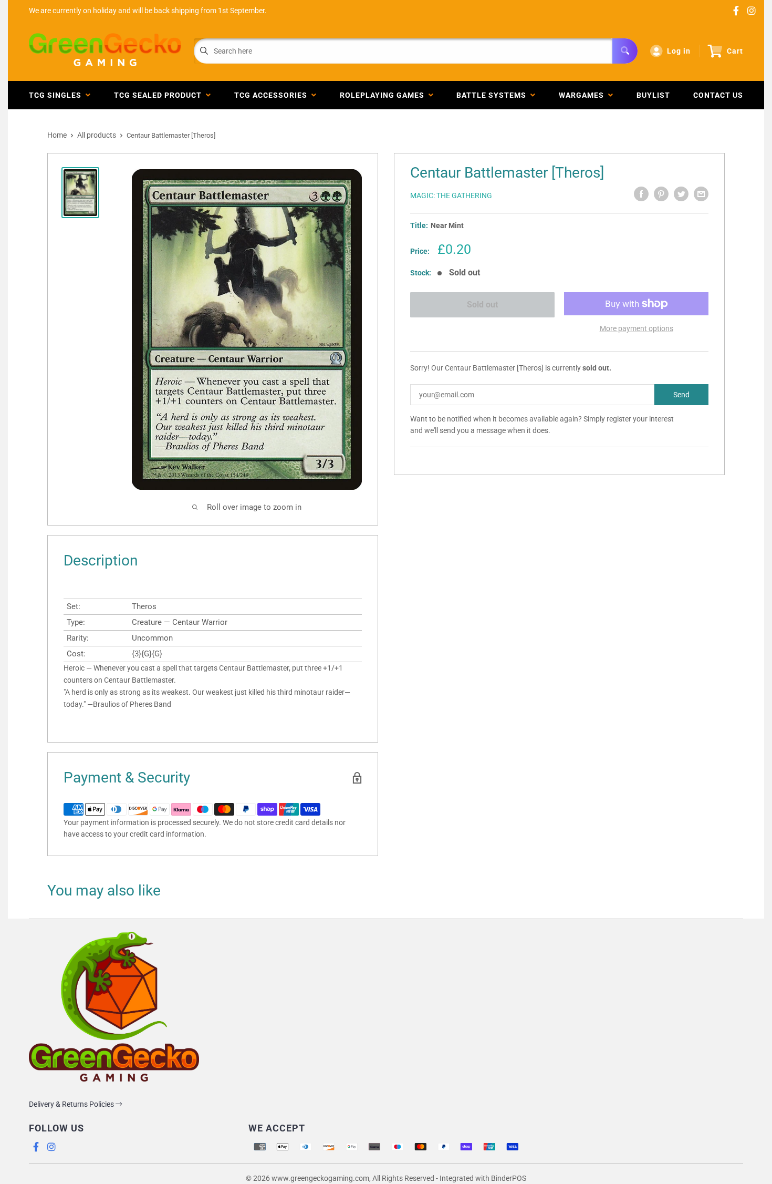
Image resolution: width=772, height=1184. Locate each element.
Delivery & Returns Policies (72, 1104)
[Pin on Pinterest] (661, 194)
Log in (679, 51)
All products (96, 135)
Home (57, 135)
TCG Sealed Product (160, 95)
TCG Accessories (272, 95)
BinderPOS (508, 1178)
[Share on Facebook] (641, 194)
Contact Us (718, 95)
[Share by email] (701, 194)
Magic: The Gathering (451, 195)
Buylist (653, 95)
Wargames (583, 95)
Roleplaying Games (384, 95)
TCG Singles (57, 95)
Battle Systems (493, 95)
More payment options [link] (636, 328)
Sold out (482, 305)
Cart (735, 51)
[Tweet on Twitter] (681, 194)
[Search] (625, 51)
